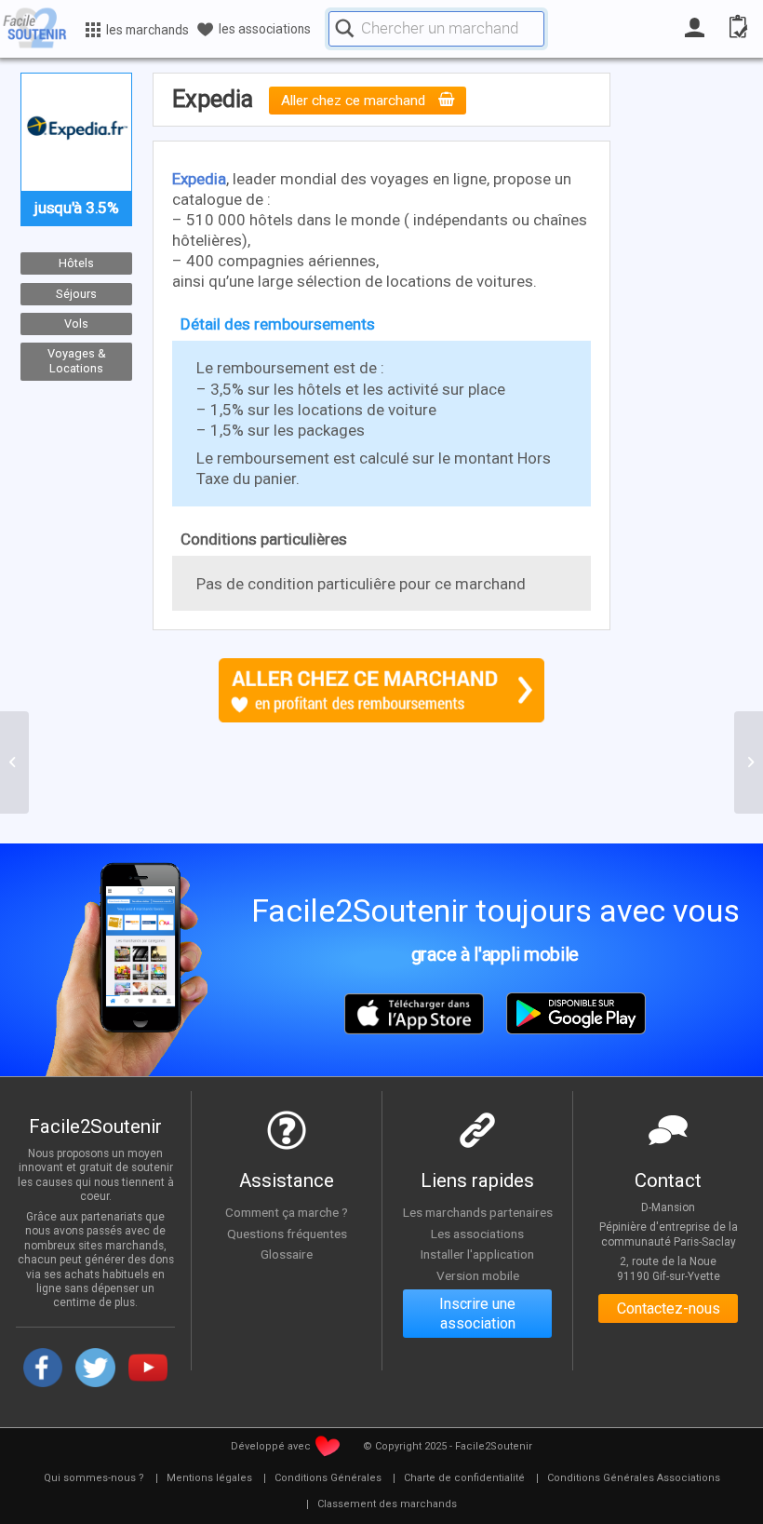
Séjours (76, 293)
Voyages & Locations (76, 360)
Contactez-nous (668, 1308)
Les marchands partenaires (478, 1212)
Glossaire (287, 1254)
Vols (76, 323)
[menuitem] (94, 1478)
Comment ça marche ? (286, 1212)
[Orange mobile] (14, 762)
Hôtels (76, 263)
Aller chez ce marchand (355, 100)
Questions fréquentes (287, 1233)
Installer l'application (477, 1254)
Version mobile (477, 1275)
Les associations (477, 1233)
